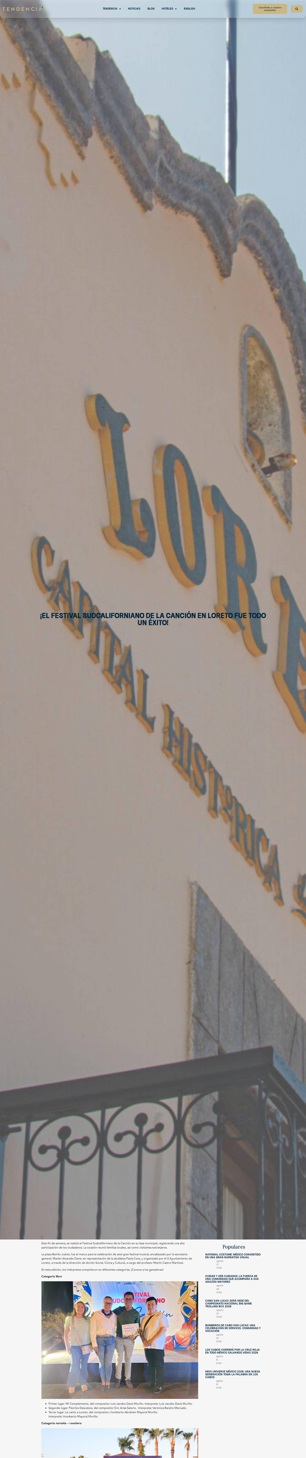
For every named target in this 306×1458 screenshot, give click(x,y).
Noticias (134, 8)
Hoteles (167, 8)
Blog (151, 8)
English (189, 8)
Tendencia (110, 8)
